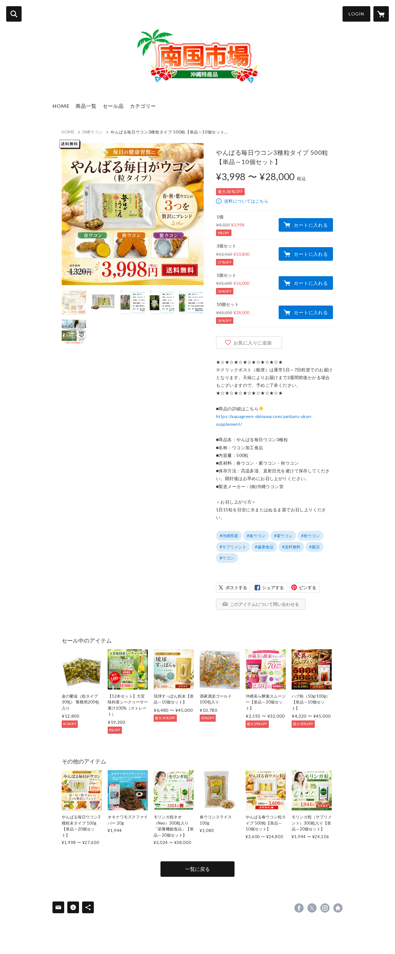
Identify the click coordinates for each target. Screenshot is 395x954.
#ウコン (227, 557)
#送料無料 (291, 546)
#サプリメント (233, 546)
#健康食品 (264, 546)
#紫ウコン (283, 535)
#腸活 (314, 546)
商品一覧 (86, 106)
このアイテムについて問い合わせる (264, 604)
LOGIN (356, 13)
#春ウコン (256, 535)
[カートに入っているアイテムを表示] (381, 14)
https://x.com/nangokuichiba (312, 908)
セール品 (113, 106)
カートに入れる (311, 225)
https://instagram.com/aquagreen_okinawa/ (325, 908)
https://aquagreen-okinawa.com (338, 908)
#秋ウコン (310, 535)
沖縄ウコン (92, 131)
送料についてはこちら (246, 201)
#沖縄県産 (229, 535)
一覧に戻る (197, 869)
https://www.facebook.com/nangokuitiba (299, 908)
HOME (60, 106)
